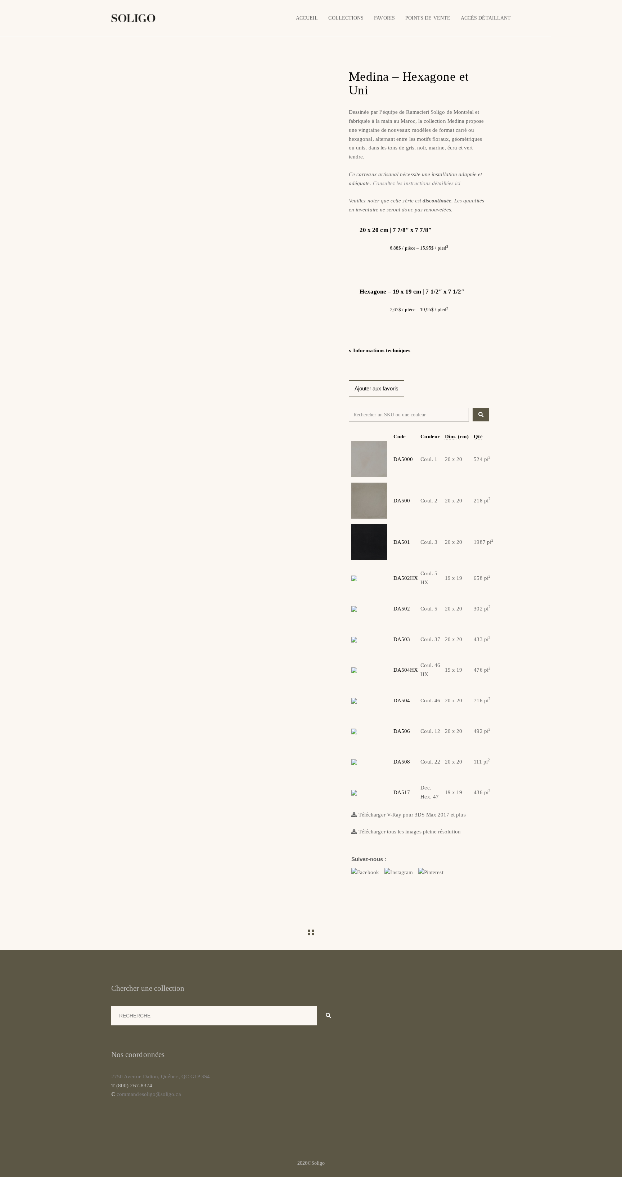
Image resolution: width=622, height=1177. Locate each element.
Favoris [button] (384, 18)
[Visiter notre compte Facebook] (365, 872)
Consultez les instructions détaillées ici (416, 183)
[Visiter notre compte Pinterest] (430, 872)
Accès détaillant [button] (486, 18)
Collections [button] (346, 18)
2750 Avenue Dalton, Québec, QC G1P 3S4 (160, 1076)
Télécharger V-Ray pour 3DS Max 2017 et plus (412, 815)
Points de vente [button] (427, 18)
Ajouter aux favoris (376, 388)
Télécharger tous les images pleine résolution (410, 831)
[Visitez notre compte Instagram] (398, 872)
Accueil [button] (307, 18)
